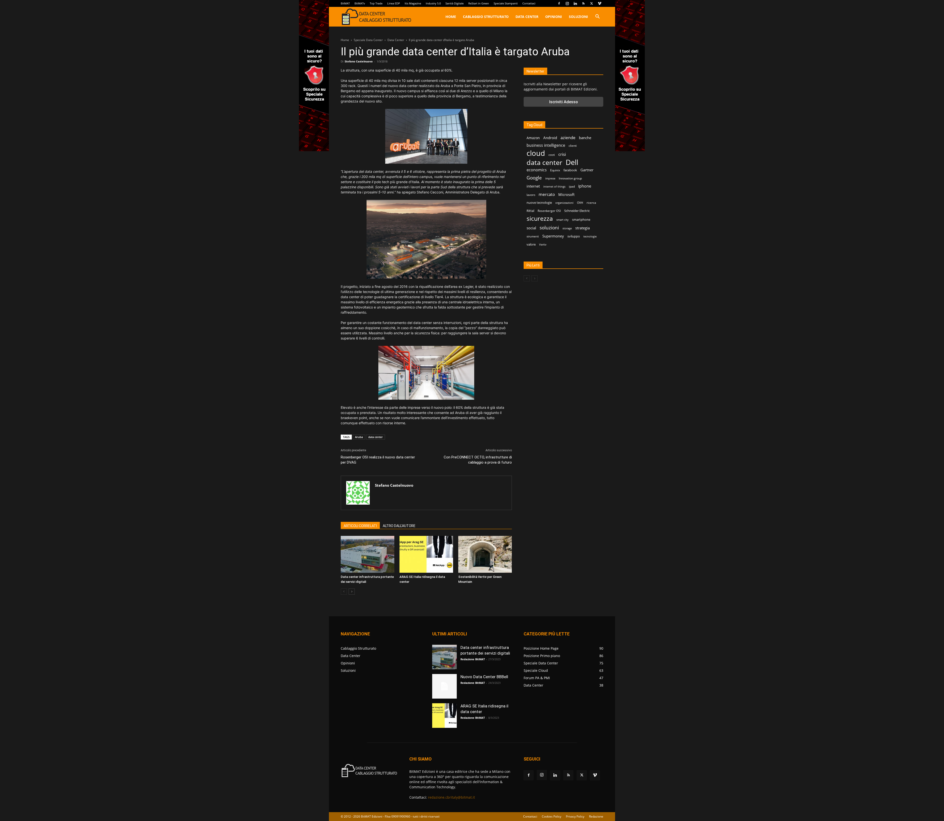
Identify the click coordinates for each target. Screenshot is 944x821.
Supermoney (553, 236)
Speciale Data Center (368, 40)
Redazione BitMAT (472, 659)
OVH (580, 203)
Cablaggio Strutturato (486, 16)
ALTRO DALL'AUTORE (399, 526)
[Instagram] (567, 3)
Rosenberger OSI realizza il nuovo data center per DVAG (378, 460)
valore (531, 244)
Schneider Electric (577, 210)
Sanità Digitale (454, 3)
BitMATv (359, 3)
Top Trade (376, 3)
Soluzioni (578, 16)
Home (450, 16)
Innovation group (570, 178)
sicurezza (540, 218)
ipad (572, 186)
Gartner (586, 169)
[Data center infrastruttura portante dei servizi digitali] (367, 554)
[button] (597, 17)
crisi (562, 154)
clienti (573, 146)
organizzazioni (564, 203)
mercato (547, 194)
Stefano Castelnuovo (359, 61)
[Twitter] (591, 3)
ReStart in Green (478, 3)
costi (551, 155)
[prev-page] (344, 591)
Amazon (533, 137)
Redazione (596, 816)
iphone (584, 186)
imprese (550, 178)
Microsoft (566, 194)
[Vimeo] (599, 3)
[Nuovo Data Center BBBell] (444, 686)
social (531, 227)
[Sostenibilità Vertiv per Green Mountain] (485, 554)
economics (537, 170)
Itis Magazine (413, 3)
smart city (562, 219)
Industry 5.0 (433, 3)
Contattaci (528, 3)
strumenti (533, 236)
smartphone (581, 219)
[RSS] (583, 3)
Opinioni (553, 16)
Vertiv (542, 244)
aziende (567, 137)
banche (585, 137)
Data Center (527, 16)
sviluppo (573, 236)
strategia (582, 227)
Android (550, 137)
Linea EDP (393, 3)
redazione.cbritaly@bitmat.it (451, 797)
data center (375, 437)
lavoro (531, 195)
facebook (570, 170)
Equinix (555, 170)
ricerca (591, 203)
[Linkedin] (575, 3)
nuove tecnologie (539, 202)
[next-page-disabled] (534, 278)
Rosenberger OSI (549, 211)
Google (534, 177)
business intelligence (546, 145)
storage (567, 228)
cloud (536, 153)
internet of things (554, 186)
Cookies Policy (551, 816)
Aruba (359, 437)
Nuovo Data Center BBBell (484, 676)
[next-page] (352, 591)
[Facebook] (559, 3)
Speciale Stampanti (506, 3)
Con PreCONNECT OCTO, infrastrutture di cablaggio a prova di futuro (478, 460)
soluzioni (549, 227)
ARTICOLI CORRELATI (360, 526)
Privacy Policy (575, 816)
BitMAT (345, 3)
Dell (572, 162)
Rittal (530, 210)
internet (533, 186)
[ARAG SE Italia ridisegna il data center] (426, 554)
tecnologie (590, 236)
